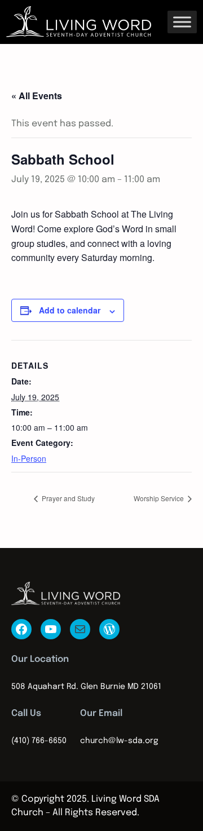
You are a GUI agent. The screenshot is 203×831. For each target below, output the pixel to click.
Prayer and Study (67, 498)
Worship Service (160, 498)
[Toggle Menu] (182, 21)
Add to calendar (69, 310)
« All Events (36, 95)
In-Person (28, 458)
